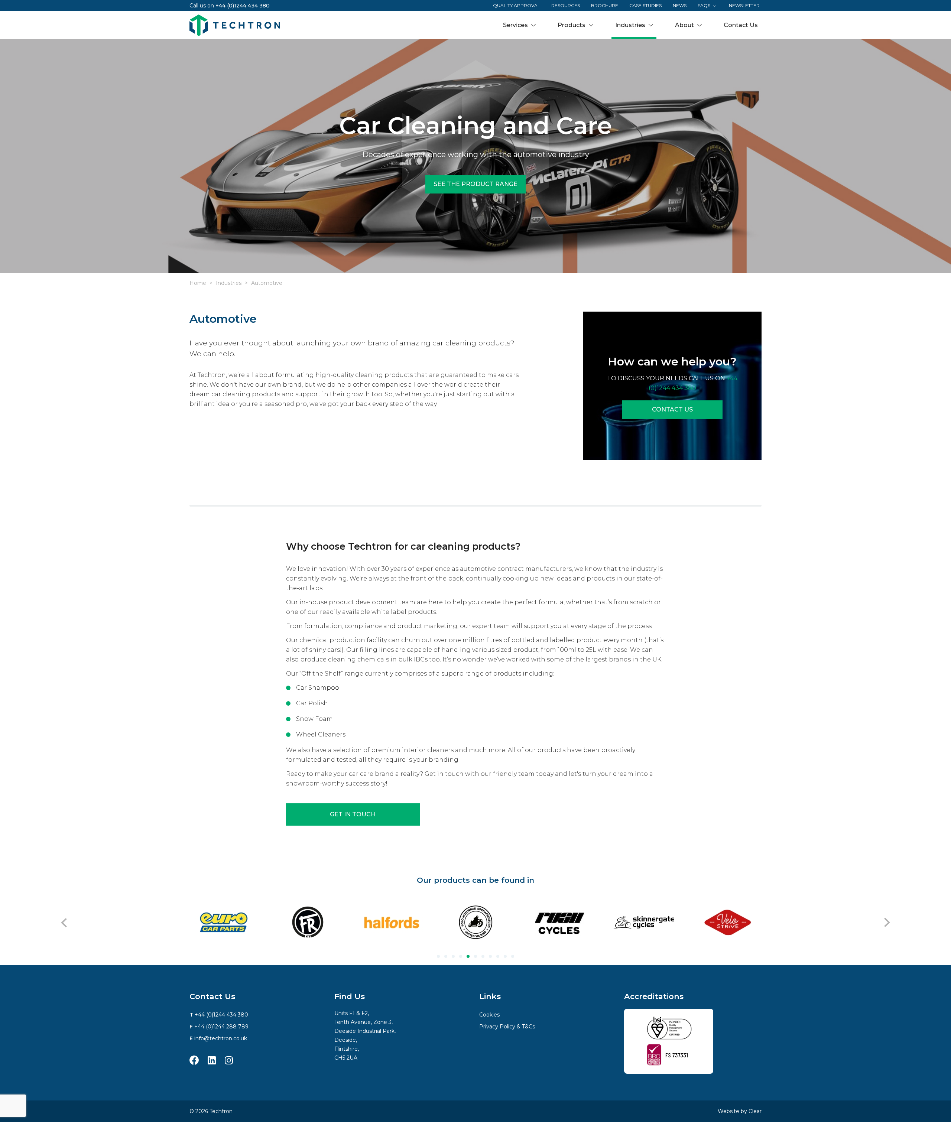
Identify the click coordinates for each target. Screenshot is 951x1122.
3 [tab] (453, 956)
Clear (755, 1111)
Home (197, 283)
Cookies (489, 1014)
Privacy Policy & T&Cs (507, 1026)
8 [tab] (490, 956)
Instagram (229, 1060)
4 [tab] (460, 956)
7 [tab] (482, 956)
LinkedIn (212, 1060)
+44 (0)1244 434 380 (242, 5)
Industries (228, 283)
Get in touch (353, 814)
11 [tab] (512, 956)
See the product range (475, 184)
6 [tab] (475, 956)
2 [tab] (445, 956)
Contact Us (672, 409)
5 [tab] (468, 956)
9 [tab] (497, 956)
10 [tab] (505, 956)
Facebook (194, 1060)
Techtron (234, 25)
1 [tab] (438, 956)
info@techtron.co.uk (220, 1038)
